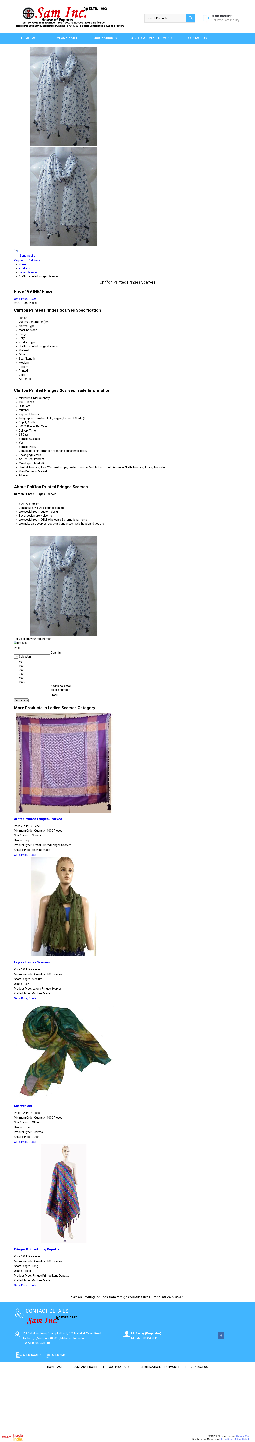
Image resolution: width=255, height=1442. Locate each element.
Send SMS (59, 1354)
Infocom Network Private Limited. (234, 1439)
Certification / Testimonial (152, 38)
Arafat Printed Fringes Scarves (38, 819)
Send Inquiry (27, 255)
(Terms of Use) (242, 1436)
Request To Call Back (27, 260)
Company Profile (65, 38)
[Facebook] (221, 1337)
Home (22, 264)
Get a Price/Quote (25, 298)
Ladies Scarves (28, 272)
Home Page (29, 38)
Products (24, 268)
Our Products (105, 38)
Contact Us (197, 38)
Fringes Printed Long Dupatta (36, 1249)
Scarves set (23, 1106)
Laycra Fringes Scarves (32, 962)
